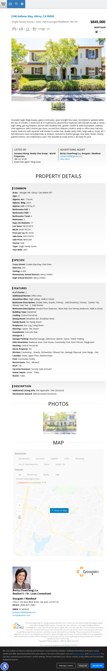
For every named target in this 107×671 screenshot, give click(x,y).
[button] (4, 666)
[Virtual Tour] (22, 4)
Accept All (97, 665)
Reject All (83, 665)
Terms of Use (94, 653)
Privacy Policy (79, 653)
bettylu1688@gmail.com (71, 156)
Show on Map (60, 510)
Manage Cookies (66, 665)
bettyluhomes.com (21, 615)
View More (65, 159)
